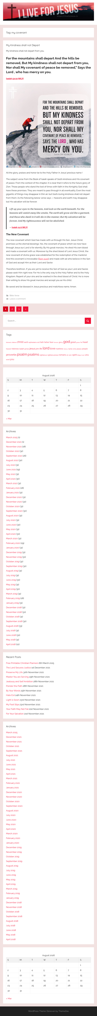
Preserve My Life (14, 672)
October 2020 (12, 506)
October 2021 (12, 451)
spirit (74, 355)
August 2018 (12, 626)
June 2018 (11, 635)
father (46, 342)
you (12, 359)
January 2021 (12, 492)
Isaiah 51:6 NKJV (20, 227)
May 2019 (10, 584)
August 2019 (12, 570)
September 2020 (14, 511)
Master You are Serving (17, 677)
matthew (59, 349)
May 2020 (11, 529)
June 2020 (11, 524)
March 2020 (12, 538)
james (27, 349)
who (87, 355)
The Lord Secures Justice (18, 667)
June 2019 (11, 580)
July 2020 (10, 520)
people (85, 349)
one (74, 349)
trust (82, 355)
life (41, 349)
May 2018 (10, 639)
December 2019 (14, 552)
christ (20, 341)
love (52, 348)
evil (38, 342)
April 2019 (11, 589)
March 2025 (11, 437)
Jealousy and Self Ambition (19, 681)
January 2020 (12, 547)
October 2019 (12, 561)
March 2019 (11, 593)
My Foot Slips (12, 704)
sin (67, 355)
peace (79, 349)
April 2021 (10, 479)
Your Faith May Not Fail (17, 709)
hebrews (15, 349)
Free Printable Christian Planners (22, 663)
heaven (8, 349)
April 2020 (11, 534)
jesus (32, 348)
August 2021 (12, 460)
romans (62, 355)
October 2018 (12, 616)
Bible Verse (14, 295)
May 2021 (10, 474)
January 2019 (12, 603)
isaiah (21, 349)
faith (42, 342)
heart (85, 342)
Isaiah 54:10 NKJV (15, 78)
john (37, 349)
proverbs (11, 354)
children (14, 342)
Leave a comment (18, 299)
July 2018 (10, 630)
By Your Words (13, 690)
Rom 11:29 (43, 259)
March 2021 (11, 483)
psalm (22, 354)
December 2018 (14, 607)
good (73, 342)
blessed (8, 342)
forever (56, 342)
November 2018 (14, 612)
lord (46, 348)
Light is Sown (12, 700)
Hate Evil (10, 695)
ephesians (33, 342)
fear (51, 342)
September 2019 (14, 566)
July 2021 (10, 465)
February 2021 (13, 488)
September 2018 (14, 621)
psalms (33, 354)
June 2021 (11, 469)
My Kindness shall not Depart (23, 45)
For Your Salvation (15, 713)
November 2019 (14, 557)
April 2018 (11, 644)
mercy (66, 349)
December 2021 (13, 442)
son (70, 355)
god (66, 341)
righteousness (52, 355)
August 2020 (12, 515)
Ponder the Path (14, 686)
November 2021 (14, 446)
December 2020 (14, 497)
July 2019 (10, 575)
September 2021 (14, 456)
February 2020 (13, 543)
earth (26, 342)
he (81, 342)
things (79, 355)
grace (78, 342)
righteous (43, 355)
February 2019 (13, 598)
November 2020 (14, 501)
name (70, 349)
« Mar (9, 418)
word (8, 359)
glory (61, 342)
